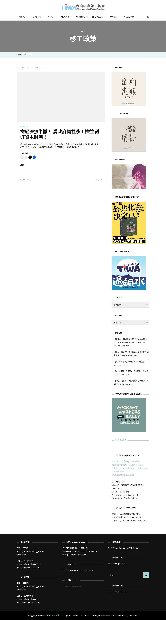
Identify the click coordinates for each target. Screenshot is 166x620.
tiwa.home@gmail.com (123, 474)
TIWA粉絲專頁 (120, 440)
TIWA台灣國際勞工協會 (51, 615)
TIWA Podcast (97, 17)
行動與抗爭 (24, 127)
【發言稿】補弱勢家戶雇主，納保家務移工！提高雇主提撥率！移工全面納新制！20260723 (130, 342)
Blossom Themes (110, 615)
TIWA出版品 (80, 17)
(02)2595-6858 (118, 471)
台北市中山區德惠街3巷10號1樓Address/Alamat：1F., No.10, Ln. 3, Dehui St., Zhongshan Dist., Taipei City (130, 465)
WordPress (133, 615)
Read (97, 180)
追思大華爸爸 (129, 17)
